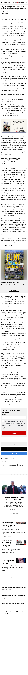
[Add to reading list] (25, 19)
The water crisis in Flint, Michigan (9, 465)
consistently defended (19, 204)
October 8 (3, 163)
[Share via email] (15, 19)
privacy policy (8, 427)
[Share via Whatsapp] (9, 19)
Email (4, 414)
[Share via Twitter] (6, 19)
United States (5, 461)
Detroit (21, 465)
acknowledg (16, 110)
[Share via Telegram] (12, 19)
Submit (14, 433)
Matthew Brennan (4, 13)
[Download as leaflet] (18, 19)
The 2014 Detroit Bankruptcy (8, 468)
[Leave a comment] (22, 19)
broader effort (13, 330)
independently (5, 89)
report (20, 357)
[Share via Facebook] (2, 19)
